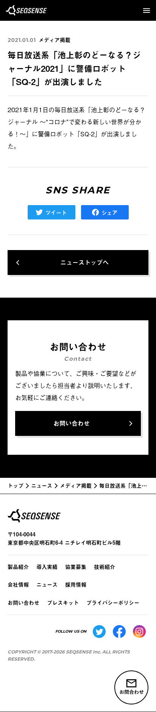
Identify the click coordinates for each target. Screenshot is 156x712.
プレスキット (63, 603)
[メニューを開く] (146, 11)
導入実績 (47, 567)
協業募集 (75, 567)
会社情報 (18, 584)
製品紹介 (18, 567)
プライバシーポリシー (112, 603)
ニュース (47, 584)
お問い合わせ (23, 603)
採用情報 (75, 584)
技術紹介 (104, 567)
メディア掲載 (54, 40)
